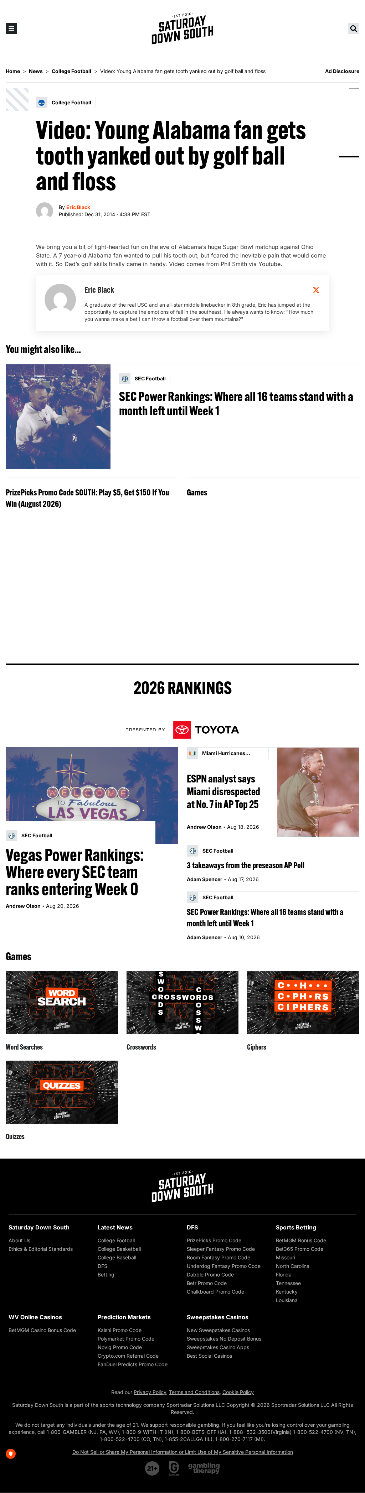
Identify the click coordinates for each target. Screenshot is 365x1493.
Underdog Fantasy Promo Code (224, 1266)
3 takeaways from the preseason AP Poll (245, 865)
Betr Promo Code (207, 1283)
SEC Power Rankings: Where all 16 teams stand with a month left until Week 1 (236, 403)
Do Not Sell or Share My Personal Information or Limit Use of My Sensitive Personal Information (182, 1452)
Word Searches (24, 1046)
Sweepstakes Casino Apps (218, 1347)
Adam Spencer (204, 879)
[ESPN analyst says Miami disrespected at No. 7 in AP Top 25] (318, 792)
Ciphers (256, 1046)
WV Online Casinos (35, 1317)
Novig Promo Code (120, 1347)
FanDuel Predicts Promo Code (133, 1364)
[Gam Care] (174, 1468)
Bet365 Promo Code (299, 1249)
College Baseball (117, 1257)
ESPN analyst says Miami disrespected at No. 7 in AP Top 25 (223, 791)
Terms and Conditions (194, 1392)
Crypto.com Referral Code (128, 1356)
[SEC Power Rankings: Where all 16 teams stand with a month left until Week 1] (58, 416)
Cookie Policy (238, 1392)
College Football (116, 1240)
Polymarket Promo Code (126, 1339)
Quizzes (15, 1136)
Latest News (115, 1227)
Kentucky (287, 1292)
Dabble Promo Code (210, 1274)
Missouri (285, 1257)
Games (197, 492)
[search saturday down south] (353, 28)
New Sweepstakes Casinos (218, 1330)
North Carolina (292, 1266)
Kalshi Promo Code (120, 1330)
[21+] (152, 1468)
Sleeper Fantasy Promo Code (221, 1249)
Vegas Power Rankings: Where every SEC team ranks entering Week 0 (75, 872)
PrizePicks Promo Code (214, 1240)
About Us (19, 1240)
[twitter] (316, 290)
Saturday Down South (39, 1227)
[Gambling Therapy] (204, 1468)
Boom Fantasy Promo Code (218, 1257)
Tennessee (288, 1283)
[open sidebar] (11, 28)
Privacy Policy (150, 1392)
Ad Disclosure (342, 71)
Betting (106, 1274)
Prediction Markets (124, 1317)
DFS (102, 1266)
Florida (284, 1274)
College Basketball (119, 1249)
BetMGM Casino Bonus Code (42, 1330)
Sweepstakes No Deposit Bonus (224, 1339)
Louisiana (287, 1300)
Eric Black (78, 207)
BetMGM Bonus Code (301, 1240)
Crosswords (141, 1046)
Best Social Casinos (209, 1356)
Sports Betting (296, 1227)
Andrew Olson (23, 906)
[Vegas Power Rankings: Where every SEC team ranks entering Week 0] (92, 795)
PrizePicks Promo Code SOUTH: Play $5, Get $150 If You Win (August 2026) (87, 498)
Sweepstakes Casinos (217, 1317)
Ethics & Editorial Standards (41, 1249)
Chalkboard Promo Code (215, 1292)
